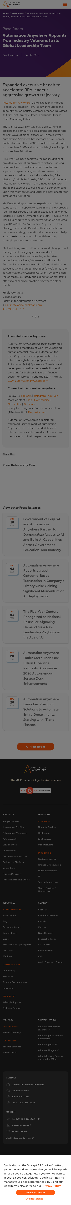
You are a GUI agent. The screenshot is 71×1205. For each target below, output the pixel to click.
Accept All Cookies (35, 1192)
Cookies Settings (34, 1198)
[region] (35, 1180)
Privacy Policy (52, 1186)
